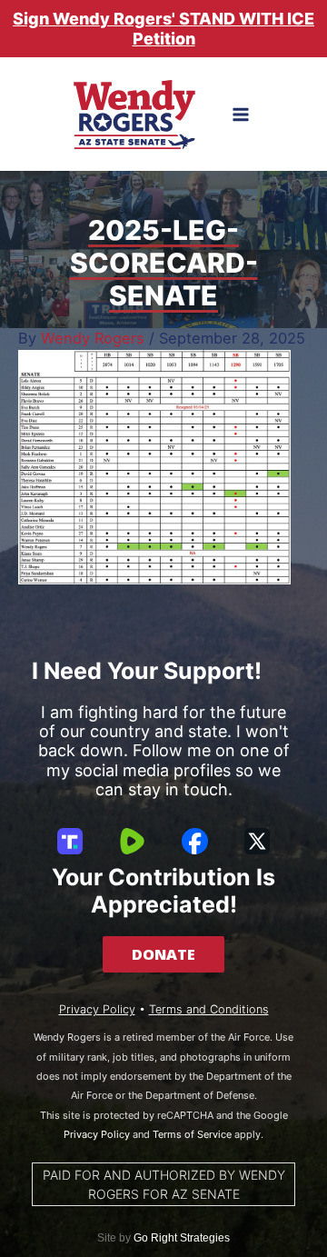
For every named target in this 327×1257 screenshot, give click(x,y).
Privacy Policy (97, 1009)
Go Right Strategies (182, 1238)
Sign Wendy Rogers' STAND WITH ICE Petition (163, 28)
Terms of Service (192, 1134)
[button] (163, 954)
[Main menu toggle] (241, 115)
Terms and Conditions (209, 1009)
